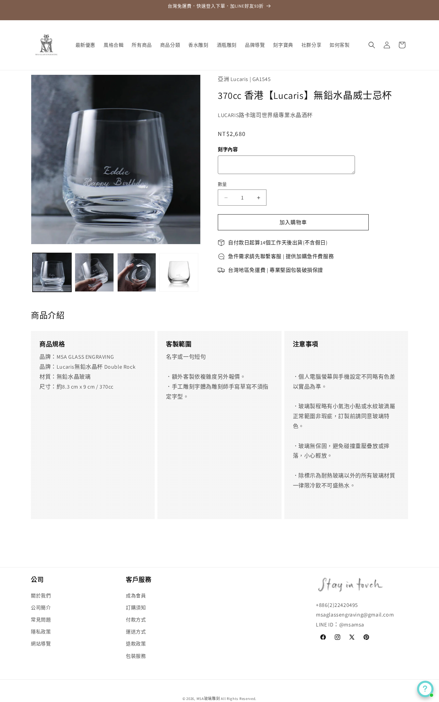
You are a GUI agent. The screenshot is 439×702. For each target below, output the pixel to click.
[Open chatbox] (425, 689)
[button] (371, 45)
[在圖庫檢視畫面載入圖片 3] (136, 272)
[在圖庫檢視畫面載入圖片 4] (178, 272)
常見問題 (41, 620)
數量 (222, 184)
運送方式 (136, 632)
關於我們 (41, 595)
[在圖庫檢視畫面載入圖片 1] (52, 272)
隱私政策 (41, 632)
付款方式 (136, 620)
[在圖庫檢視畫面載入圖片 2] (94, 272)
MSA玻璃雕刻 (208, 698)
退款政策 (136, 644)
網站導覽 (41, 644)
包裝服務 (136, 656)
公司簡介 (41, 608)
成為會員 (136, 595)
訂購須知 (136, 608)
